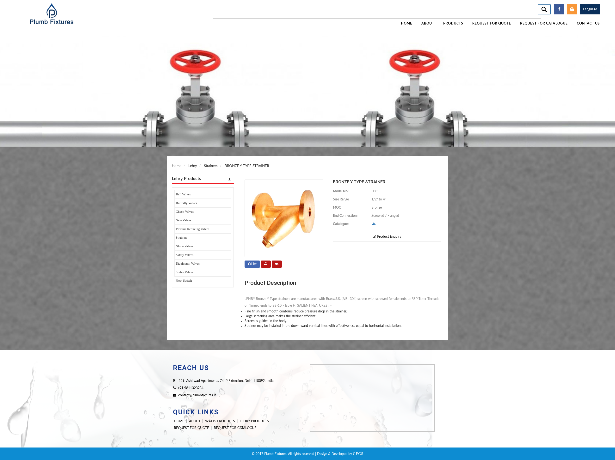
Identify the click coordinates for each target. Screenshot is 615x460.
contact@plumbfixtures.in (197, 395)
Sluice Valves (184, 272)
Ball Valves (183, 194)
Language (590, 9)
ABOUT (194, 421)
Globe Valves (184, 246)
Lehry (192, 166)
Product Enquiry (388, 236)
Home (176, 166)
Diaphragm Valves (188, 263)
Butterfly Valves (186, 203)
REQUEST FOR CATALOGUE (235, 428)
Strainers (181, 237)
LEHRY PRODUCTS (254, 421)
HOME (179, 421)
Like (254, 264)
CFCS (358, 454)
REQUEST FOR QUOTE (191, 428)
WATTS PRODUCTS (220, 421)
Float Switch (184, 280)
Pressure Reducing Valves (192, 229)
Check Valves (185, 211)
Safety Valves (184, 255)
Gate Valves (183, 220)
